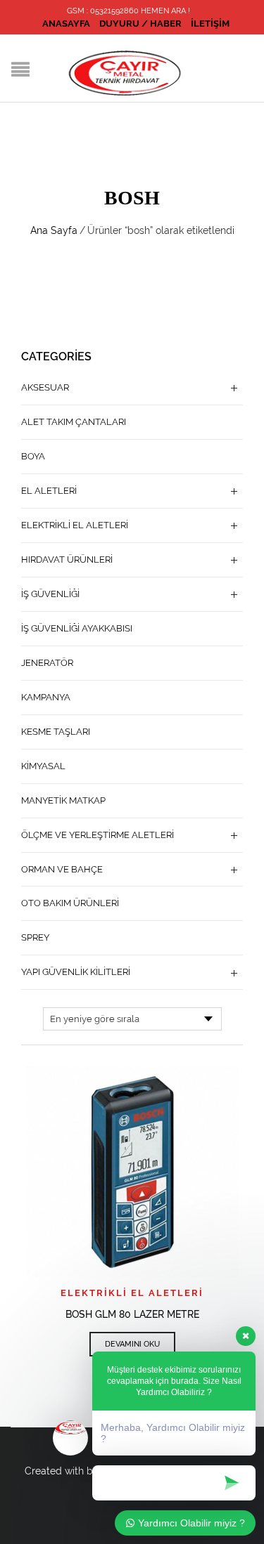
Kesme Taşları (55, 731)
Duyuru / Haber (140, 23)
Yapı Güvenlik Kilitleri (75, 972)
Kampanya (45, 697)
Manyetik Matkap (63, 800)
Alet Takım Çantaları (73, 422)
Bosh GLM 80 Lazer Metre (132, 1314)
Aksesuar (45, 387)
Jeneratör (47, 662)
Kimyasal (43, 766)
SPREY (35, 937)
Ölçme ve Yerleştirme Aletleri (97, 835)
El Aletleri (49, 490)
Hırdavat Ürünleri (67, 559)
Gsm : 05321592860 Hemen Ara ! (128, 10)
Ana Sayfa (53, 230)
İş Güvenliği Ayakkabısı (76, 628)
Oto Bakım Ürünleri (70, 903)
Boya (33, 456)
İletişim (210, 23)
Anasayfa (66, 23)
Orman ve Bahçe (62, 869)
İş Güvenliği (50, 594)
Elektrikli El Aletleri (132, 1293)
